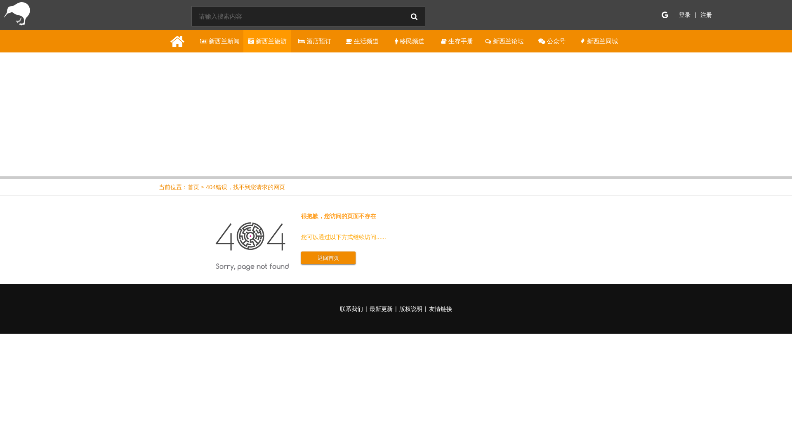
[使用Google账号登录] (665, 15)
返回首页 (328, 257)
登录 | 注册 (695, 15)
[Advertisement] (396, 114)
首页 (193, 187)
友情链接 (440, 309)
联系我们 (351, 309)
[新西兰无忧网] (15, 15)
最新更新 (381, 309)
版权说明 (410, 309)
